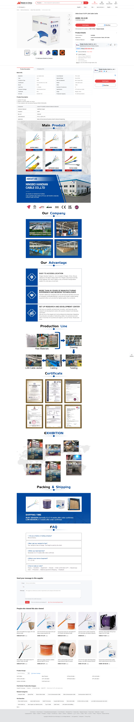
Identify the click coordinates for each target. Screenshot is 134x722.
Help (92, 7)
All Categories (22, 7)
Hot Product (19, 676)
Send (27, 602)
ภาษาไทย (90, 713)
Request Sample (100, 28)
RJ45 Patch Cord (45, 681)
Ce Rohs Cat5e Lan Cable (82, 701)
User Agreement (75, 716)
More (18, 707)
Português (44, 713)
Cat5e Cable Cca (21, 704)
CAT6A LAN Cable (20, 678)
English (34, 713)
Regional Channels (83, 711)
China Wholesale (61, 711)
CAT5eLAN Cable (70, 676)
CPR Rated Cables (71, 678)
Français (48, 713)
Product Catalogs (36, 673)
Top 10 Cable (48, 704)
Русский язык (54, 713)
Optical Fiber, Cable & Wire (35, 9)
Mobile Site (97, 711)
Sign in (115, 3)
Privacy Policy (87, 716)
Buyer (85, 7)
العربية (74, 713)
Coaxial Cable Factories (59, 701)
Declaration (81, 716)
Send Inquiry (85, 25)
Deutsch (64, 713)
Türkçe (94, 713)
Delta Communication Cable (69, 694)
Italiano (60, 713)
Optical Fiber (30, 694)
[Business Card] (115, 75)
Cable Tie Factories (47, 701)
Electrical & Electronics (25, 9)
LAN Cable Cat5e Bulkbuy (67, 704)
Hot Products (32, 711)
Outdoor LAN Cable (21, 681)
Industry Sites (76, 711)
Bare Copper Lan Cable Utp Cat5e (35, 704)
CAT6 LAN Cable (95, 676)
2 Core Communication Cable (54, 694)
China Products (40, 711)
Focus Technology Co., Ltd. (58, 716)
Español (38, 713)
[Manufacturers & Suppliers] (24, 2)
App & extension (100, 7)
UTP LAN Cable (95, 678)
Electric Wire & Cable (40, 694)
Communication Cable (46, 9)
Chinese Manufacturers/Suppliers (50, 711)
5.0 (100, 71)
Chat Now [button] (108, 25)
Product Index (91, 711)
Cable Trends (56, 704)
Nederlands (69, 713)
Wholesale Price (69, 711)
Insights (102, 711)
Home (18, 9)
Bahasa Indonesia (105, 713)
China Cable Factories (22, 701)
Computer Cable (21, 694)
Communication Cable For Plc (84, 694)
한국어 (78, 713)
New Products (45, 676)
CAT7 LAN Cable (45, 678)
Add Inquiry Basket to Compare (44, 58)
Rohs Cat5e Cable (70, 701)
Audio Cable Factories (35, 701)
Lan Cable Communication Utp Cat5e (99, 701)
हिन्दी (86, 713)
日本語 (82, 713)
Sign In (77, 62)
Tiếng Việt (99, 713)
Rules (116, 7)
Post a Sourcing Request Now (55, 602)
